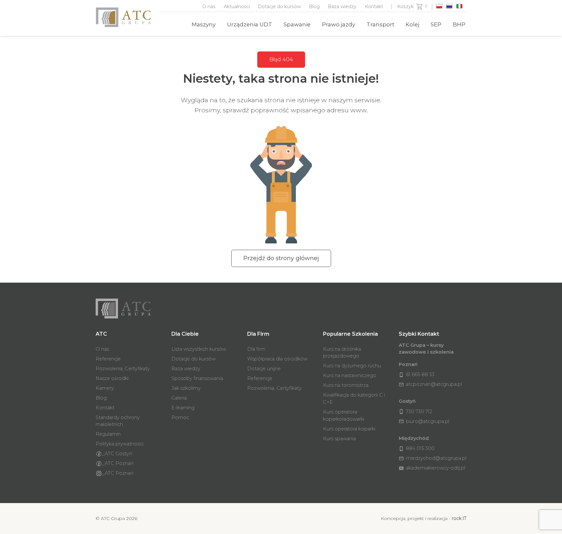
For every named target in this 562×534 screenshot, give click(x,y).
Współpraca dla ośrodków (277, 359)
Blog (314, 6)
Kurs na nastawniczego (349, 375)
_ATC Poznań (118, 463)
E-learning (182, 408)
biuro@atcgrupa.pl (424, 421)
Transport (381, 24)
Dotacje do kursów (279, 6)
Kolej (412, 24)
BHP (459, 24)
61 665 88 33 (417, 374)
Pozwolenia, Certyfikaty (123, 369)
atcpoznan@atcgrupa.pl (430, 384)
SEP (436, 24)
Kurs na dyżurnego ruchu (352, 366)
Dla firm (256, 349)
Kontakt (374, 6)
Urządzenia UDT (249, 24)
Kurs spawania (339, 439)
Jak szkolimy (186, 388)
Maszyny (204, 24)
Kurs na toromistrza (345, 385)
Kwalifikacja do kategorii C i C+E (354, 398)
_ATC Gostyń (117, 454)
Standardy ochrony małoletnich (118, 421)
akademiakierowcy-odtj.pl (432, 468)
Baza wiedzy (342, 6)
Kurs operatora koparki (349, 429)
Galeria (179, 398)
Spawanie (297, 24)
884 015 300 (417, 448)
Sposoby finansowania (197, 378)
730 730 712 (415, 412)
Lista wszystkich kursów (198, 349)
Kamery (105, 388)
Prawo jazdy (338, 24)
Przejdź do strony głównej (281, 258)
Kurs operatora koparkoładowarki (343, 415)
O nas (209, 6)
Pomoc (180, 417)
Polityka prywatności (119, 444)
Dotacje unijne (264, 369)
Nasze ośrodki (112, 378)
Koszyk (405, 6)
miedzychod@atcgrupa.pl (432, 458)
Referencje (108, 359)
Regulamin (108, 434)
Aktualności (237, 6)
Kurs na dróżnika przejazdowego (342, 352)
